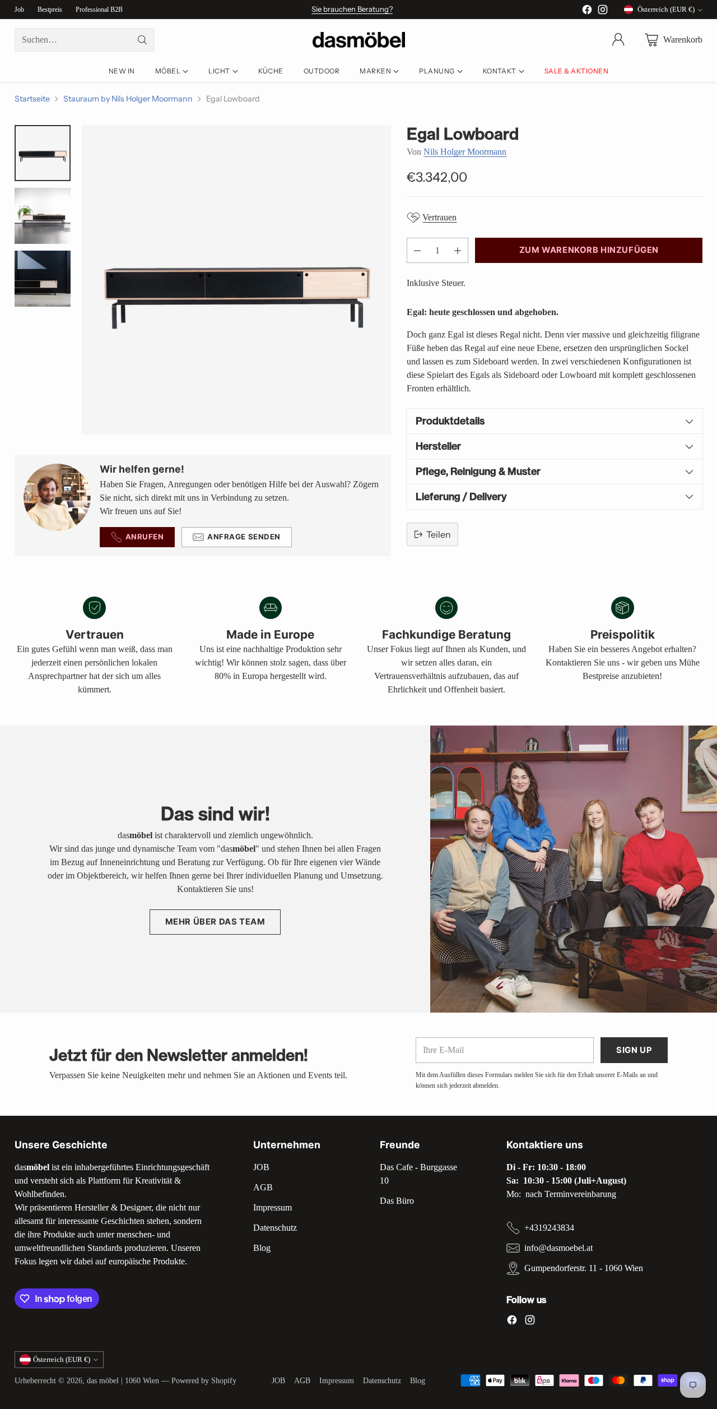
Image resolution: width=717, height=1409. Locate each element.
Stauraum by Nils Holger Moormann (128, 99)
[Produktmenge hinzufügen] (458, 250)
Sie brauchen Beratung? (352, 8)
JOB (261, 1167)
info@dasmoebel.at (558, 1248)
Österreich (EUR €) (666, 9)
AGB (263, 1187)
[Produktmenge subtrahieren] (417, 250)
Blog (262, 1248)
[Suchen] (142, 40)
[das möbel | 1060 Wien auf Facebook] (587, 11)
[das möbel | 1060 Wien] (359, 40)
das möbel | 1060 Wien (123, 1380)
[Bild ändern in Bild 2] (43, 216)
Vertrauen (439, 217)
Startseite (32, 99)
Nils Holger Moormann (464, 151)
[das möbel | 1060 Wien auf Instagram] (602, 11)
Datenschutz (275, 1227)
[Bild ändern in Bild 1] (43, 153)
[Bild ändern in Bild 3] (43, 279)
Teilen (438, 534)
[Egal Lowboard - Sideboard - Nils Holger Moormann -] (236, 280)
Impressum (272, 1207)
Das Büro (397, 1200)
